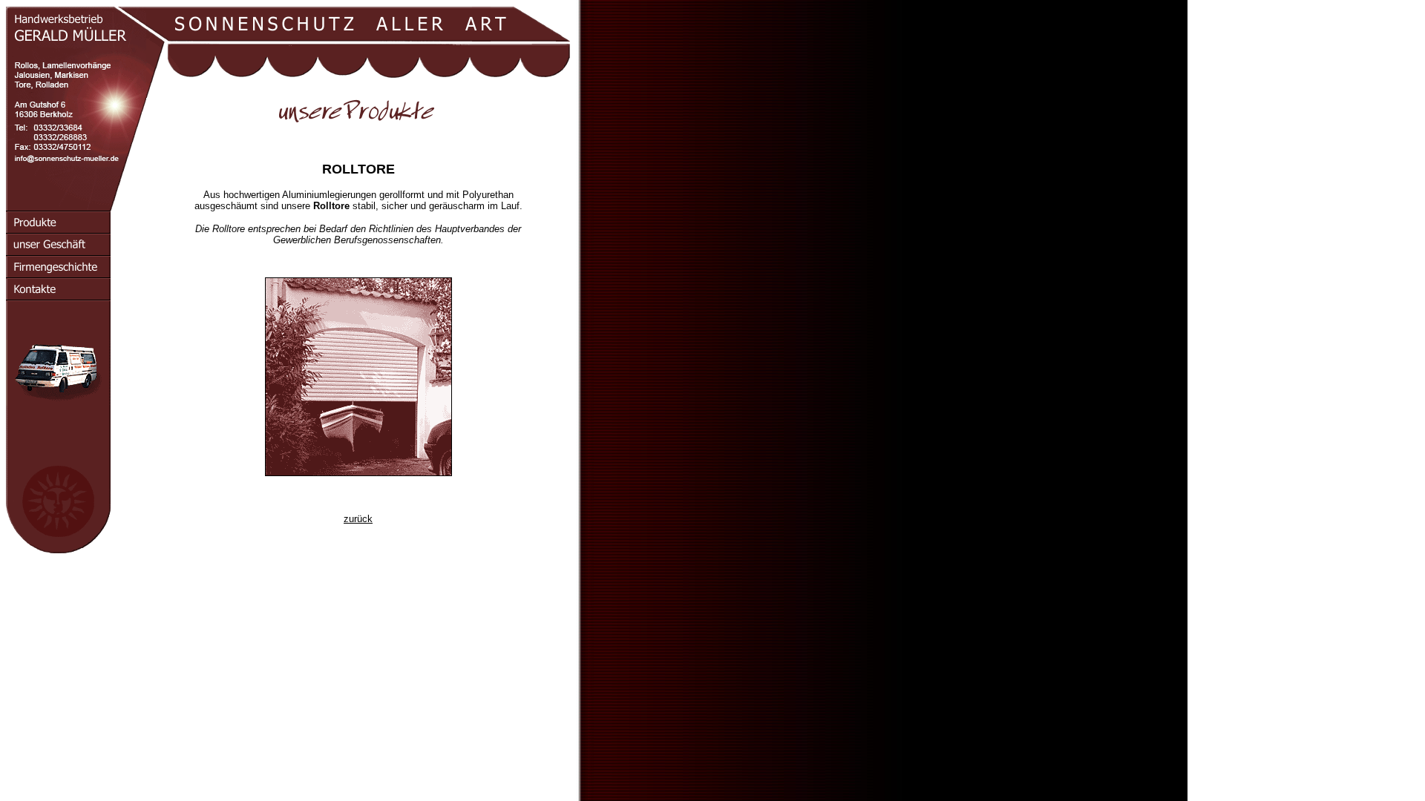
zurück (358, 518)
